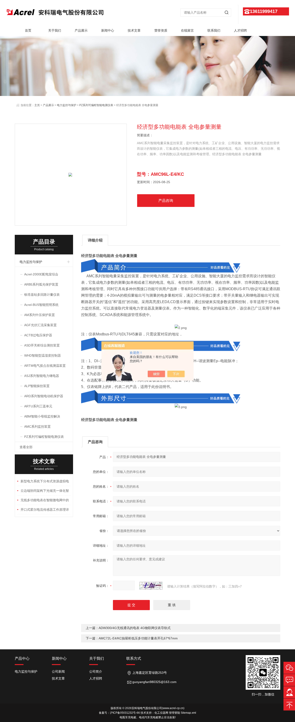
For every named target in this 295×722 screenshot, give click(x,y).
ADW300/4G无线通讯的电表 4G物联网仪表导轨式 (135, 628)
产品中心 (22, 658)
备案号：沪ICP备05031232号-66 (119, 712)
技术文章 (134, 30)
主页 (37, 105)
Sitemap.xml (188, 712)
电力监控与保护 (66, 105)
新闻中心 (107, 30)
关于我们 (54, 30)
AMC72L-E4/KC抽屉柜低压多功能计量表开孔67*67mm (138, 638)
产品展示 (81, 30)
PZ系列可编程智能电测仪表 (96, 105)
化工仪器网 (161, 712)
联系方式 (133, 658)
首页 (28, 30)
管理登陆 (174, 712)
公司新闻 (58, 671)
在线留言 (187, 30)
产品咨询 (165, 201)
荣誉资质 (160, 30)
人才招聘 (240, 30)
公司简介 (95, 671)
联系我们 (213, 30)
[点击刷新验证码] (150, 586)
